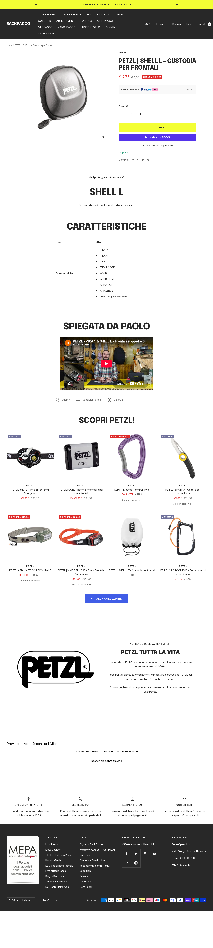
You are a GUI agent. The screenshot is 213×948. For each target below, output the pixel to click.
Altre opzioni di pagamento (157, 145)
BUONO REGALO (90, 27)
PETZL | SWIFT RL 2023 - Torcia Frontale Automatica (81, 572)
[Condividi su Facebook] (133, 160)
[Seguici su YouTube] (154, 853)
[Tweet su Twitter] (142, 160)
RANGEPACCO (66, 27)
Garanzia (118, 399)
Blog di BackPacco (55, 876)
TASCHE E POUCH (70, 14)
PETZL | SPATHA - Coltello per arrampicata (182, 491)
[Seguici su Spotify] (135, 862)
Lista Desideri (46, 33)
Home (9, 45)
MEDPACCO (45, 27)
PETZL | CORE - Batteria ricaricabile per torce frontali (81, 491)
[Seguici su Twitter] (135, 853)
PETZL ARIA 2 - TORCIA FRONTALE (30, 570)
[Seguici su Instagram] (145, 853)
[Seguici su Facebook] (126, 853)
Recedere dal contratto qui (95, 865)
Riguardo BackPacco (91, 844)
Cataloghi (85, 855)
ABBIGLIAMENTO (66, 20)
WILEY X (87, 20)
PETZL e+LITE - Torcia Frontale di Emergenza (30, 491)
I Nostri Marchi (53, 860)
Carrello (204, 24)
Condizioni (85, 881)
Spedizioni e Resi (91, 399)
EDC (89, 14)
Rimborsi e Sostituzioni (92, 860)
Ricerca (176, 24)
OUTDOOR (44, 20)
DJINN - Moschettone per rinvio (132, 489)
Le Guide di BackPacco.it (59, 865)
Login (189, 24)
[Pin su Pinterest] (137, 160)
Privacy (84, 876)
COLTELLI (103, 14)
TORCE (118, 14)
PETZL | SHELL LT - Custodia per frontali (132, 570)
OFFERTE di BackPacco (58, 855)
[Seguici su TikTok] (126, 862)
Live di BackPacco (55, 870)
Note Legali (86, 886)
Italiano (160, 24)
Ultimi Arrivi (51, 844)
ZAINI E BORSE (46, 14)
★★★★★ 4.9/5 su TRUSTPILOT (97, 849)
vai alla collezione (106, 598)
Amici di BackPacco (56, 881)
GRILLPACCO (105, 20)
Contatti (110, 27)
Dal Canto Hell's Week (57, 886)
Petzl (123, 52)
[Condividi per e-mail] (148, 160)
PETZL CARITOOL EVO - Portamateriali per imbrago (183, 572)
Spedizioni (85, 870)
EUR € (147, 24)
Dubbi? (66, 399)
